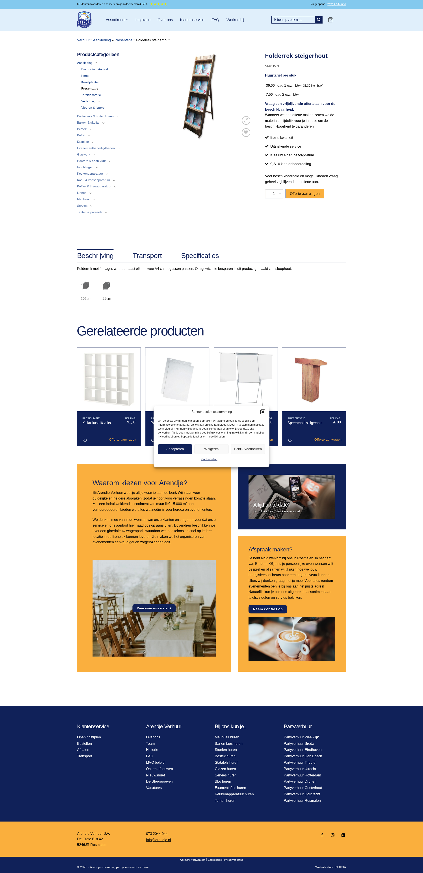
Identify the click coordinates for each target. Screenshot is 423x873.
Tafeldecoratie (91, 95)
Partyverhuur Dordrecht (302, 794)
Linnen (82, 192)
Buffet (81, 135)
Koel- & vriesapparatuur (93, 180)
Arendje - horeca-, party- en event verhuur (119, 867)
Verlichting (88, 101)
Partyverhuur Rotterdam (302, 775)
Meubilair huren (227, 737)
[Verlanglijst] (246, 132)
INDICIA (340, 867)
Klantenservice (192, 20)
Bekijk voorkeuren (248, 449)
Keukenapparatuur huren (234, 794)
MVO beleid (155, 762)
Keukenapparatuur (90, 173)
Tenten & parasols (89, 212)
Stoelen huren (226, 750)
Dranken (83, 141)
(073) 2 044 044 (336, 4)
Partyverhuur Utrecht (300, 769)
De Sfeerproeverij (160, 781)
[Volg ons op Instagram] (332, 835)
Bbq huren (223, 781)
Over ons (165, 20)
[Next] (346, 398)
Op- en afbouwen (159, 769)
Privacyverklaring (233, 859)
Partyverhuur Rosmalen (302, 800)
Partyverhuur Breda (299, 743)
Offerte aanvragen (305, 194)
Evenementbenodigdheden (96, 148)
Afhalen (83, 750)
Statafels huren (226, 762)
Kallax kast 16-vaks (96, 423)
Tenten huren (225, 800)
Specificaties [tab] (200, 256)
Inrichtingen (85, 167)
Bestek (82, 129)
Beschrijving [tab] (95, 256)
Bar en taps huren (229, 743)
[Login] (342, 20)
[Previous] (77, 398)
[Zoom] (246, 120)
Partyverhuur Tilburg (299, 762)
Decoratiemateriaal (94, 69)
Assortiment (115, 20)
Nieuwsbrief (155, 775)
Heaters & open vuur (91, 161)
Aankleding (102, 40)
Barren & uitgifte (88, 122)
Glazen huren (225, 769)
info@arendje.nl (158, 840)
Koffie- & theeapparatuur (94, 186)
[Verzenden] (319, 20)
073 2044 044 (157, 834)
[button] (263, 412)
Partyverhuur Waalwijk (301, 737)
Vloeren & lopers (92, 107)
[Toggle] (96, 63)
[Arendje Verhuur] (88, 20)
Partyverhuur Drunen (300, 781)
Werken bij (235, 20)
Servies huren (226, 775)
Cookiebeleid (209, 459)
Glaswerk (83, 154)
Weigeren (211, 449)
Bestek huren (225, 756)
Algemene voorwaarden (192, 859)
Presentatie (123, 40)
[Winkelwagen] (331, 20)
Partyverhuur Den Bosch (303, 756)
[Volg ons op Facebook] (322, 835)
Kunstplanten (90, 82)
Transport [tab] (147, 256)
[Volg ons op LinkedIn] (342, 835)
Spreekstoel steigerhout (305, 423)
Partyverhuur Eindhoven (303, 750)
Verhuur (83, 40)
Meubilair (83, 199)
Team (150, 743)
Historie (152, 750)
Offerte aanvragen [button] (122, 439)
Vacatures (154, 788)
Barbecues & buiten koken (95, 116)
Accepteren (175, 449)
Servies (82, 205)
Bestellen (84, 743)
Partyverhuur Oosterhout (303, 788)
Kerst (85, 75)
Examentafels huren (230, 788)
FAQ (215, 20)
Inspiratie (142, 20)
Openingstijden (89, 737)
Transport (84, 756)
